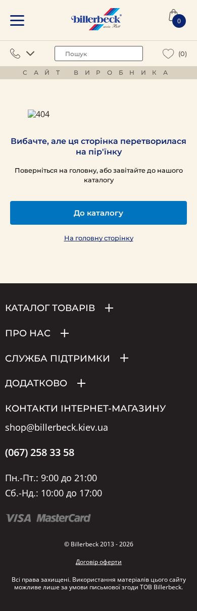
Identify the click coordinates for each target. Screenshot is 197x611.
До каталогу (98, 213)
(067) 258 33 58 (39, 452)
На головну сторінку (98, 238)
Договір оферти (99, 562)
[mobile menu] (17, 20)
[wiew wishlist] (168, 54)
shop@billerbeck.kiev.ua (56, 427)
